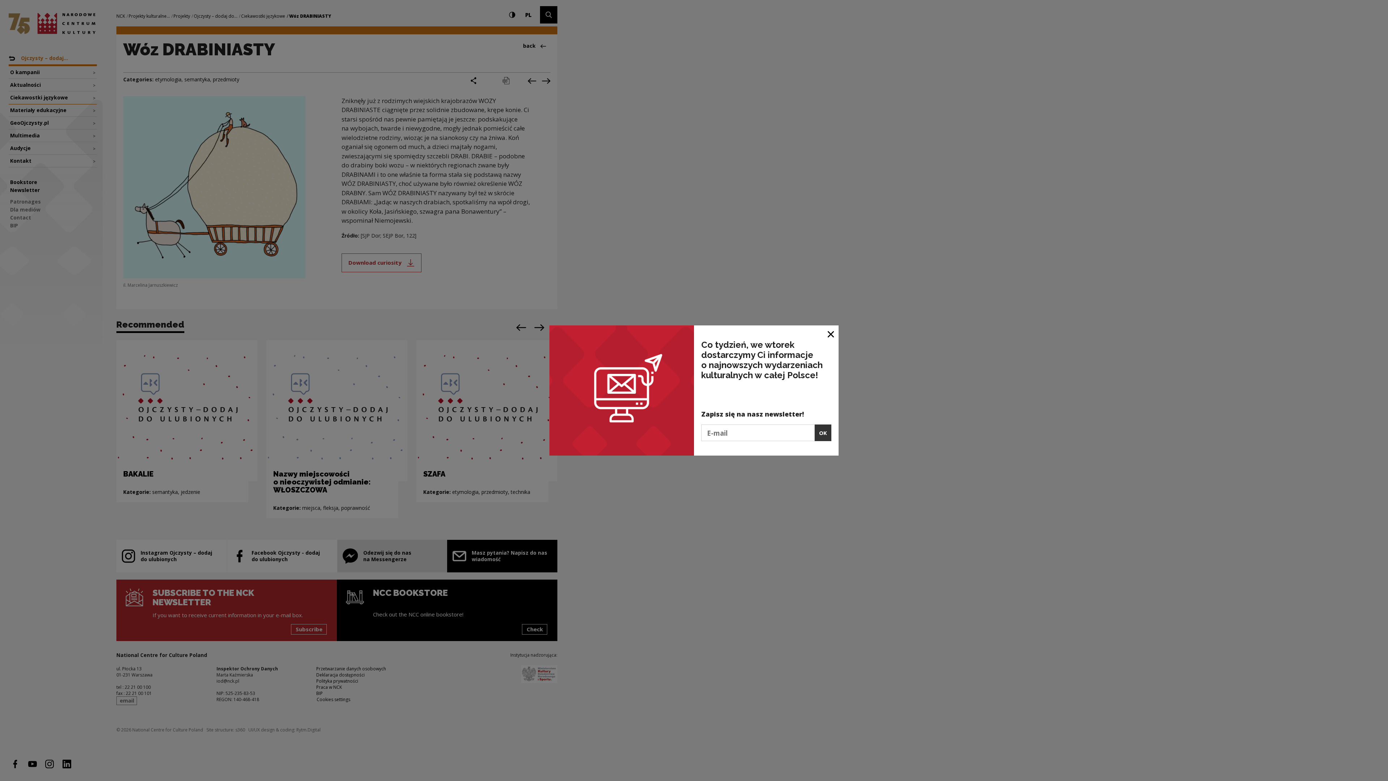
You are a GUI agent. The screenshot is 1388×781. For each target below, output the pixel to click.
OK (823, 432)
